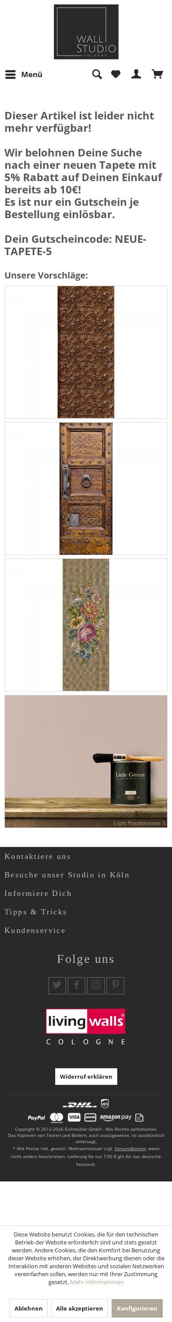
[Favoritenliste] (115, 74)
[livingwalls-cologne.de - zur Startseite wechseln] (86, 31)
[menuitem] (23, 74)
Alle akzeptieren (79, 1308)
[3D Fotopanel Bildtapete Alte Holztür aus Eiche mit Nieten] (86, 489)
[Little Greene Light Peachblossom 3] (86, 761)
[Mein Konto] (137, 74)
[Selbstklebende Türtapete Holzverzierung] (86, 352)
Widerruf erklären (86, 1077)
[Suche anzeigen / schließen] (96, 74)
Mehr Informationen (97, 1282)
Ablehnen (29, 1308)
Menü (31, 74)
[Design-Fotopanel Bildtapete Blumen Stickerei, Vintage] (86, 625)
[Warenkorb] (158, 74)
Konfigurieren (137, 1308)
